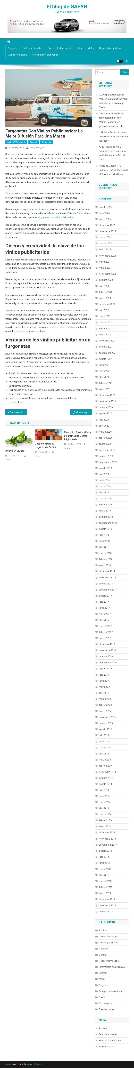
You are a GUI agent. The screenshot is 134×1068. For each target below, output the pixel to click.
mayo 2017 (105, 614)
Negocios (12, 48)
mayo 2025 (105, 237)
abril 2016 (104, 693)
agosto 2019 (105, 468)
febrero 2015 (106, 765)
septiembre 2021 (108, 353)
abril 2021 (104, 377)
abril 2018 (104, 547)
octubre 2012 (106, 911)
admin (8, 460)
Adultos (103, 930)
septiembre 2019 (108, 462)
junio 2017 (104, 608)
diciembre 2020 (107, 395)
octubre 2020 (106, 407)
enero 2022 (105, 334)
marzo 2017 (105, 626)
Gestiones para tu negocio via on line (45, 445)
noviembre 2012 (107, 905)
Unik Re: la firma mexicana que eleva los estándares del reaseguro (113, 136)
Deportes (104, 948)
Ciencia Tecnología (17, 54)
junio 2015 (104, 741)
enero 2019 (105, 510)
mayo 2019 (105, 486)
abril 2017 (104, 620)
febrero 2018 (106, 559)
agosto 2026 (105, 207)
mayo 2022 (105, 316)
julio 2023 (104, 286)
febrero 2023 (106, 292)
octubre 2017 (106, 583)
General (33, 142)
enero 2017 (105, 638)
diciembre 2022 (107, 304)
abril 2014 (104, 808)
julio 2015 (104, 735)
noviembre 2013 (107, 838)
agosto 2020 (105, 413)
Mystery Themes (34, 1064)
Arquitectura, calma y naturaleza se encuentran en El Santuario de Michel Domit (112, 153)
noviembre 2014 (107, 772)
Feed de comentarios (110, 1040)
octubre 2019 (106, 456)
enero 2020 (105, 444)
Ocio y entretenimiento (59, 48)
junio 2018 (104, 541)
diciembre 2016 (107, 644)
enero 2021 (105, 389)
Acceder (103, 1028)
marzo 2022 (105, 322)
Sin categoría (106, 1003)
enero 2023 (105, 298)
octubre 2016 (106, 656)
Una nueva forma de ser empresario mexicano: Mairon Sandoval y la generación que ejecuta (111, 120)
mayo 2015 (105, 747)
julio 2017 (104, 601)
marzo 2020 (105, 431)
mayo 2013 (105, 869)
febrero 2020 (106, 438)
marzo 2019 (105, 498)
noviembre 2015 (107, 717)
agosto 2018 (105, 529)
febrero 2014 (106, 820)
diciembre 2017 (107, 571)
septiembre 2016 (108, 662)
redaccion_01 (70, 448)
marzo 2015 (105, 759)
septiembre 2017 (108, 589)
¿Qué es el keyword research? (82, 412)
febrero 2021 (106, 383)
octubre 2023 (106, 280)
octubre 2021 (106, 346)
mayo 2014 (105, 802)
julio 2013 (104, 857)
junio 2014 (104, 796)
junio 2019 (104, 480)
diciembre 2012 (107, 899)
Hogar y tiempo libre (110, 48)
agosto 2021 (105, 359)
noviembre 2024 (107, 255)
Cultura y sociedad (32, 48)
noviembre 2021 (107, 340)
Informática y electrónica (46, 54)
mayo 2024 (105, 261)
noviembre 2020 (107, 401)
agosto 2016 (105, 668)
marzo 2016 (105, 699)
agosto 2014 (105, 784)
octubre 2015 (106, 723)
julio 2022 (104, 310)
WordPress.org (106, 1046)
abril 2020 (104, 425)
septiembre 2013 (108, 844)
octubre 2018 (106, 517)
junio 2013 (104, 863)
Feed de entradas (108, 1034)
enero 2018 (105, 565)
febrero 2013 (106, 887)
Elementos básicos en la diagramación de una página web (77, 436)
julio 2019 (104, 474)
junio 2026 (104, 213)
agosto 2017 (105, 595)
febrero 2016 (106, 705)
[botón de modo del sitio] (120, 61)
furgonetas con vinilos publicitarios (55, 217)
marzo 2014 (105, 814)
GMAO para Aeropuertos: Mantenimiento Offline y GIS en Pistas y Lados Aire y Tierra (113, 101)
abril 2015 (104, 753)
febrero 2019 (106, 504)
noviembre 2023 (107, 274)
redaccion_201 (37, 147)
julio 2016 (104, 674)
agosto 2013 (105, 851)
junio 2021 (104, 365)
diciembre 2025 (107, 225)
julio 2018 (104, 535)
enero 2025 (105, 249)
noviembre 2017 (107, 577)
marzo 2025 (105, 243)
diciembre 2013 (107, 832)
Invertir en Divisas (15, 451)
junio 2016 (104, 681)
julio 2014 (104, 790)
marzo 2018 (105, 553)
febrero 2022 (106, 328)
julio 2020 (104, 419)
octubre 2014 (106, 778)
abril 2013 (104, 875)
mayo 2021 (105, 371)
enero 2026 (105, 219)
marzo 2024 (105, 268)
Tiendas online (106, 1009)
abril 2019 (104, 492)
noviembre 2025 (107, 231)
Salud (80, 48)
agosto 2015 (105, 729)
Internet (103, 973)
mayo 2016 (105, 687)
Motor (91, 48)
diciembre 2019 (107, 450)
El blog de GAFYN (67, 6)
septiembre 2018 (108, 523)
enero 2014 (105, 826)
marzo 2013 (105, 881)
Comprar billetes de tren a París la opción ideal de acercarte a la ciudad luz (18, 412)
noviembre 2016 (107, 650)
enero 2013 (105, 893)
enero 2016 (105, 711)
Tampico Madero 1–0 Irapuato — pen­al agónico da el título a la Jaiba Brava (113, 170)
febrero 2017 (106, 632)
